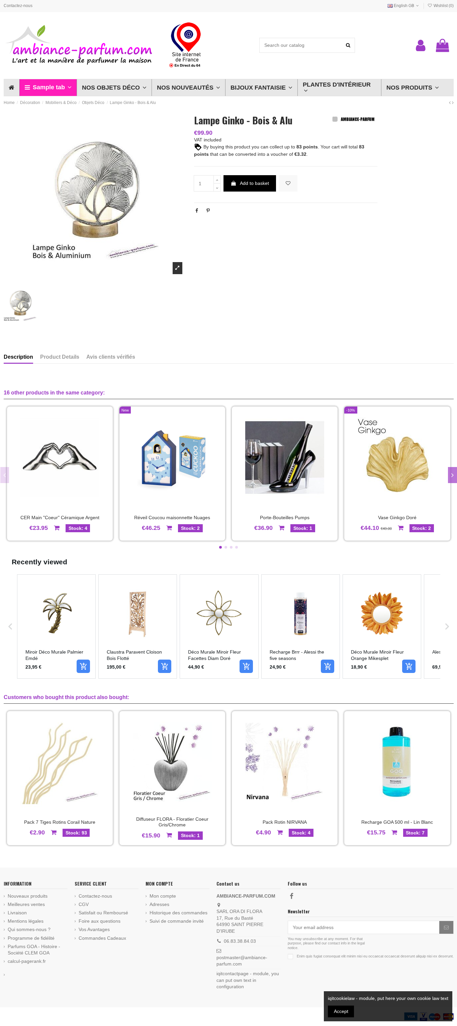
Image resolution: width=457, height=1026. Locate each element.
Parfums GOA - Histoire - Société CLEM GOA (34, 950)
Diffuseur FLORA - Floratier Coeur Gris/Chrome (172, 821)
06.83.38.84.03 (240, 941)
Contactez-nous (18, 5)
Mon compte (163, 896)
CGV (84, 904)
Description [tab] (18, 357)
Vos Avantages (94, 929)
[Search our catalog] (348, 45)
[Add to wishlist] (288, 183)
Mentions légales (25, 921)
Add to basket (254, 183)
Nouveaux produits (28, 896)
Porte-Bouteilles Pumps (284, 517)
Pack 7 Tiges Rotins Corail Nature (59, 822)
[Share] (196, 210)
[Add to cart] (83, 666)
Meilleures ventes (26, 904)
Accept (341, 1011)
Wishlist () (443, 5)
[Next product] (453, 102)
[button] (48, 87)
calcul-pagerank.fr (27, 961)
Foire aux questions (99, 921)
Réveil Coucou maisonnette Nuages (172, 517)
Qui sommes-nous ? (29, 929)
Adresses (159, 904)
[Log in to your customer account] (420, 45)
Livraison (17, 912)
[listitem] (56, 626)
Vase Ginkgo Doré (397, 517)
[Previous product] (450, 102)
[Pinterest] (208, 210)
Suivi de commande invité (177, 921)
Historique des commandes (178, 912)
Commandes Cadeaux (102, 938)
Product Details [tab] (59, 357)
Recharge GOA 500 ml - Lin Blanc (397, 822)
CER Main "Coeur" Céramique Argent (59, 517)
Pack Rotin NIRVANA (285, 822)
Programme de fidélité (31, 938)
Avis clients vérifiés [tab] (110, 357)
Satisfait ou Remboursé (103, 912)
